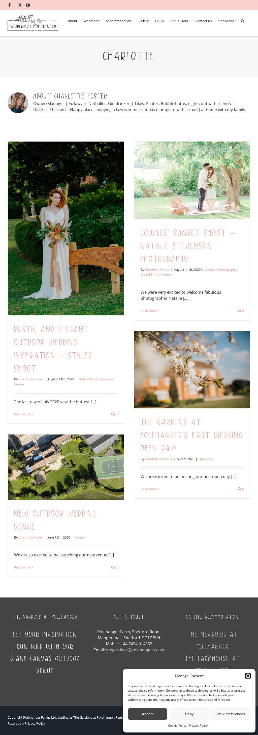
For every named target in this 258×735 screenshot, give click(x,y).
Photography (227, 269)
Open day (206, 459)
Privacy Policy (198, 725)
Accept (147, 714)
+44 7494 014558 (136, 644)
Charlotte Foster (31, 379)
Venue (19, 384)
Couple (210, 269)
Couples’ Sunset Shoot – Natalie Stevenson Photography (188, 246)
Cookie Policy (177, 725)
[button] (247, 675)
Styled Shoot (88, 379)
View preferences (230, 714)
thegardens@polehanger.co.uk (135, 650)
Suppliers (106, 379)
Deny (189, 714)
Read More (22, 414)
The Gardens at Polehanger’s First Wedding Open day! (192, 436)
